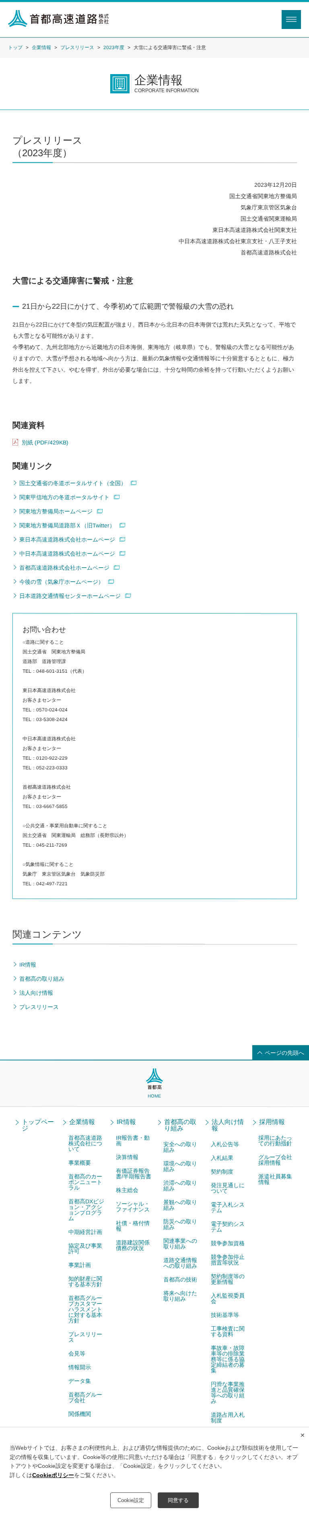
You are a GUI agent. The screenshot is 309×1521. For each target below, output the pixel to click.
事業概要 (79, 1162)
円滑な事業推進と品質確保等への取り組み (228, 1392)
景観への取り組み (180, 1205)
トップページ (38, 1125)
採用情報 (272, 1122)
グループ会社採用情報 (275, 1160)
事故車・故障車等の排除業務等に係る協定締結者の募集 (228, 1359)
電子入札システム (228, 1207)
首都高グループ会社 (85, 1397)
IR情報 (126, 1122)
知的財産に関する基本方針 (85, 1281)
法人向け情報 (228, 1125)
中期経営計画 (85, 1232)
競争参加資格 (228, 1243)
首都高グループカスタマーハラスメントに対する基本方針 (85, 1309)
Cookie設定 (130, 1500)
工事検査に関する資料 (228, 1331)
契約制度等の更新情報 (228, 1279)
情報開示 (79, 1367)
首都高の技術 (180, 1279)
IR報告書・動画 (133, 1141)
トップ (15, 47)
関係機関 (79, 1414)
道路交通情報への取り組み (180, 1263)
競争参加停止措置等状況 (228, 1260)
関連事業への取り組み (180, 1244)
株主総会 (127, 1190)
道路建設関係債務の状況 (133, 1245)
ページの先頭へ (284, 1053)
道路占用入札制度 (228, 1417)
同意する (178, 1500)
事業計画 (79, 1265)
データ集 (79, 1381)
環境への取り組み (180, 1166)
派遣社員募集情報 (275, 1179)
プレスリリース (77, 47)
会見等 (76, 1353)
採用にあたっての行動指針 (275, 1141)
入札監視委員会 (228, 1298)
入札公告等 (225, 1144)
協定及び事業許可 (85, 1248)
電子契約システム (228, 1227)
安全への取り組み (180, 1147)
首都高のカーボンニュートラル (85, 1182)
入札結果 (222, 1158)
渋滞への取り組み (180, 1186)
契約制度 (222, 1171)
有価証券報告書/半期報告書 (133, 1174)
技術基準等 (225, 1315)
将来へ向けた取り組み (180, 1296)
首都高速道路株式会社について (85, 1143)
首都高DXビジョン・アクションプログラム (86, 1209)
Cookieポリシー (53, 1475)
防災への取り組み (180, 1224)
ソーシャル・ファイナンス (133, 1207)
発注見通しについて (228, 1188)
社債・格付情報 (133, 1226)
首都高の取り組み (180, 1125)
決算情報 (127, 1157)
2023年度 (113, 47)
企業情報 (41, 47)
